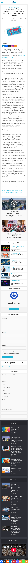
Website (4, 345)
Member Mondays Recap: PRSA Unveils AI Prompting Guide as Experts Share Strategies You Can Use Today (16, 450)
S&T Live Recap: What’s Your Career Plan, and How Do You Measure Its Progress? (16, 518)
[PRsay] (14, 1)
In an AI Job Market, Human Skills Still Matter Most (17, 263)
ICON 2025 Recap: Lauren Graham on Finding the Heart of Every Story (16, 439)
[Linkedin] (3, 46)
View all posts (14, 309)
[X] (9, 46)
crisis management (13, 190)
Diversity (13, 246)
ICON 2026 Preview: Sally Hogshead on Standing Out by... (17, 270)
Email (4, 339)
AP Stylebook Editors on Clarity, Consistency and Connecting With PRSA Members (16, 529)
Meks (18, 559)
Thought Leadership (14, 7)
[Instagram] (12, 46)
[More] (15, 46)
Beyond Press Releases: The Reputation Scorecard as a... (17, 283)
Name (4, 332)
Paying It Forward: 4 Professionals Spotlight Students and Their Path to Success (16, 499)
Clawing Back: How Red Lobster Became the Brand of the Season (16, 461)
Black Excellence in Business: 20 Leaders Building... (16, 249)
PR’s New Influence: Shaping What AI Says (16, 509)
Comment (4, 318)
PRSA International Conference (10, 192)
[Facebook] (6, 46)
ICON (20, 190)
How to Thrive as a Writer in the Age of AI (16, 470)
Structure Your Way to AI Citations (17, 255)
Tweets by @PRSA (6, 367)
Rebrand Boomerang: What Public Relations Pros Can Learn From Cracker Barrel (16, 488)
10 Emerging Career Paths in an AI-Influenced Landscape (16, 430)
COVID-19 (5, 190)
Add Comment (22, 18)
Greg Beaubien (14, 18)
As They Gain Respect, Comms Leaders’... (16, 276)
